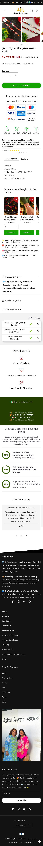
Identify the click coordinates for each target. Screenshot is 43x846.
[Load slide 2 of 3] (22, 153)
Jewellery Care (8, 630)
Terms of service (29, 842)
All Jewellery (7, 678)
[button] (4, 10)
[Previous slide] (17, 153)
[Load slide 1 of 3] (19, 153)
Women (5, 683)
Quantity (5, 71)
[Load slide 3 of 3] (23, 153)
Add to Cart (11, 232)
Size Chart (6, 621)
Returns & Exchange (10, 635)
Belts (4, 702)
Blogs (4, 659)
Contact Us (6, 626)
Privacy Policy (7, 649)
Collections (6, 692)
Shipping (5, 644)
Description (11, 158)
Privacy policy (15, 842)
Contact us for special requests (17, 64)
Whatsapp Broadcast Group (13, 654)
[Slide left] (16, 44)
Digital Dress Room (18, 839)
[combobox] (11, 227)
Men (4, 687)
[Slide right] (26, 44)
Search (5, 611)
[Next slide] (26, 153)
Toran (4, 697)
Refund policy (33, 839)
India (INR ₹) (20, 825)
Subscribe (21, 800)
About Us (6, 616)
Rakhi (4, 673)
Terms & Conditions (10, 640)
